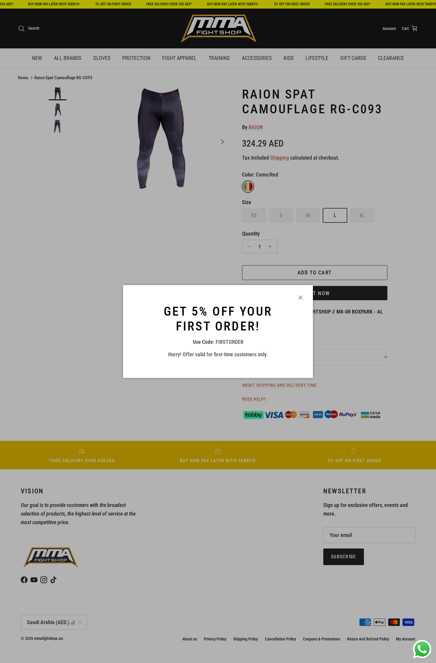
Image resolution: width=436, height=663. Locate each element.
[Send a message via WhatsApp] (422, 649)
